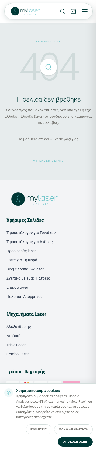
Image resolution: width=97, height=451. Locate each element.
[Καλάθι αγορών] (73, 11)
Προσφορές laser (21, 251)
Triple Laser (16, 345)
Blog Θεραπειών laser (25, 269)
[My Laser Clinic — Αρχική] (25, 11)
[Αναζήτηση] (62, 11)
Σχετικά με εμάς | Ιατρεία (28, 278)
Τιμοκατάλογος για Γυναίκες (31, 232)
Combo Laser (17, 354)
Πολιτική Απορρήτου (24, 296)
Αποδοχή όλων (75, 441)
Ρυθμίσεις (38, 429)
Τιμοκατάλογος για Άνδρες (29, 242)
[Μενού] (85, 11)
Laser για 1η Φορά (21, 260)
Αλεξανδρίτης (18, 326)
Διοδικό (13, 336)
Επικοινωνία (17, 287)
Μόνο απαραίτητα (73, 429)
